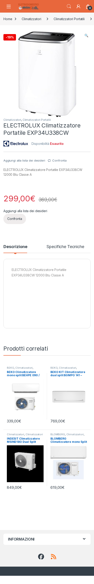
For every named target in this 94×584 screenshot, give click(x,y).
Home (7, 19)
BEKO (10, 367)
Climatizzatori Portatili (69, 19)
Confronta (59, 160)
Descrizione (15, 247)
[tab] (15, 249)
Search (68, 6)
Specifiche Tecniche (65, 247)
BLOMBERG (57, 434)
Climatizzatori (31, 19)
